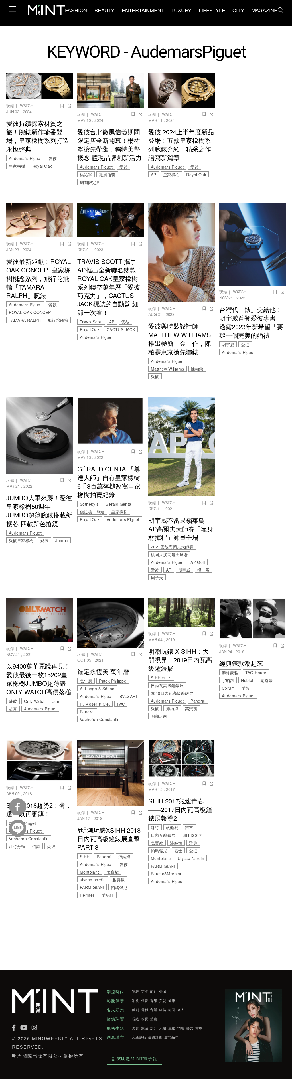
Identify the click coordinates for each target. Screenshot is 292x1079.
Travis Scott (91, 322)
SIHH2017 (192, 835)
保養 (144, 1000)
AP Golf (197, 562)
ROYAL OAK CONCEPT (31, 312)
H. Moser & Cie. (95, 704)
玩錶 (10, 106)
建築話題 (155, 1037)
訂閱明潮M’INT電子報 (134, 1058)
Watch (26, 106)
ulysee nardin (93, 879)
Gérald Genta (118, 504)
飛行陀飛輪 (58, 320)
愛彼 (52, 158)
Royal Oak (42, 166)
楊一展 (203, 570)
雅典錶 (118, 879)
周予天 (157, 577)
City (238, 10)
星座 (171, 1028)
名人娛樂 (115, 1010)
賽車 (189, 827)
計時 (155, 827)
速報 (135, 991)
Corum (228, 688)
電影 (144, 1009)
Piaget (30, 823)
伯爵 (36, 846)
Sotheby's (89, 504)
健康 (171, 1000)
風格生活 (115, 1028)
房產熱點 (139, 1037)
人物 (162, 1028)
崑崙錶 (266, 680)
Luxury (181, 10)
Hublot (247, 680)
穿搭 (144, 991)
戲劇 (135, 1009)
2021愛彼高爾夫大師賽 (172, 547)
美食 (135, 1028)
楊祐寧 (86, 174)
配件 (153, 991)
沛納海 (172, 708)
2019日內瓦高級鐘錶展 (172, 693)
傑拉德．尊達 (92, 512)
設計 (153, 1028)
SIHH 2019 (161, 678)
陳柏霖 (197, 369)
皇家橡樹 (17, 166)
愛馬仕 (108, 895)
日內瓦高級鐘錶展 (167, 685)
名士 (178, 850)
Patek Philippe (112, 681)
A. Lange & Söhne (97, 688)
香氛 (153, 1000)
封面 (171, 1009)
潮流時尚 (115, 991)
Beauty (104, 10)
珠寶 (144, 1019)
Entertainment (143, 10)
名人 (180, 1009)
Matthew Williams (167, 369)
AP (153, 174)
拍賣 (153, 1019)
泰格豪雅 (230, 672)
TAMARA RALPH (25, 320)
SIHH (85, 856)
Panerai (87, 711)
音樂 (153, 1009)
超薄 (13, 709)
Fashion (76, 10)
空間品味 (171, 1037)
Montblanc (90, 872)
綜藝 (162, 1009)
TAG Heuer (256, 672)
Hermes (87, 895)
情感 (180, 1028)
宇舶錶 (228, 680)
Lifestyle (212, 10)
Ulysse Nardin (191, 858)
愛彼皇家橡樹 (21, 540)
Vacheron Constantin (100, 719)
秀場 (162, 991)
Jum (56, 701)
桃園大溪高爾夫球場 (169, 554)
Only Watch (35, 701)
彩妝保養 (115, 1001)
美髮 (162, 1000)
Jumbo (61, 540)
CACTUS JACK (121, 329)
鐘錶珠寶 (115, 1019)
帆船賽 (172, 827)
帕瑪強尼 (119, 887)
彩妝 (135, 1000)
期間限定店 (90, 182)
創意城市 (115, 1037)
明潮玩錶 (159, 716)
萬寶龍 (191, 708)
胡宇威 (228, 344)
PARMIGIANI (92, 887)
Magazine (264, 10)
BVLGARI (128, 696)
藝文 (189, 1028)
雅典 (193, 843)
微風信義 (107, 174)
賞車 (198, 1028)
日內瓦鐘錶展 (163, 835)
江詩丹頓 (17, 846)
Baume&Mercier (166, 873)
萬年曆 (86, 681)
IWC (121, 704)
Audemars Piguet (25, 158)
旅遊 (144, 1028)
